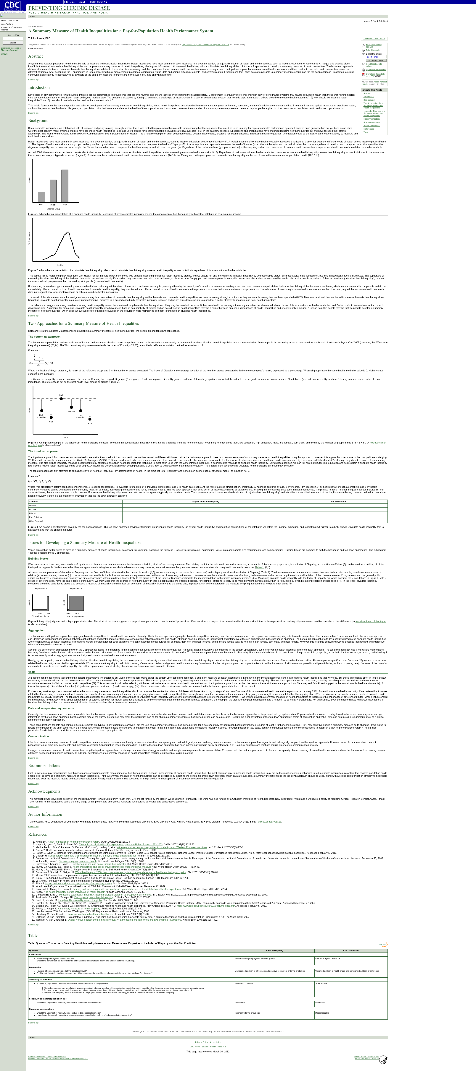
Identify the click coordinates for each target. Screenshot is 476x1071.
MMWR (4, 54)
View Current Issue (9, 20)
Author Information (372, 125)
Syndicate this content (376, 69)
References (369, 129)
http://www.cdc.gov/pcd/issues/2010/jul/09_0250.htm (205, 44)
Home (32, 16)
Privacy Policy (201, 1042)
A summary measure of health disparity (79, 908)
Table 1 (260, 567)
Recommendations (372, 119)
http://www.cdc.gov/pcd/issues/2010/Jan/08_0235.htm (206, 905)
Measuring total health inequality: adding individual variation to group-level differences (105, 894)
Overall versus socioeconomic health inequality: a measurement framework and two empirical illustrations (124, 919)
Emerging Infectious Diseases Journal (11, 49)
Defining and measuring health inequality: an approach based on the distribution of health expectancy (127, 889)
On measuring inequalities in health (78, 861)
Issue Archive (7, 24)
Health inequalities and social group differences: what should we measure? (113, 866)
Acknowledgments (372, 122)
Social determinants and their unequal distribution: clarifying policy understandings (92, 855)
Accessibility (215, 1042)
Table (366, 132)
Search (13, 35)
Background (369, 100)
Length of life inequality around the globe (80, 900)
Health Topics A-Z (218, 1047)
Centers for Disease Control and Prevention (47, 1056)
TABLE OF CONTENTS (374, 39)
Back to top (33, 80)
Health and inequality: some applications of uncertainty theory (78, 883)
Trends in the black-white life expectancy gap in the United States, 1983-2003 (121, 844)
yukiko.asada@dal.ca (269, 821)
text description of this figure (371, 621)
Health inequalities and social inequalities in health (99, 864)
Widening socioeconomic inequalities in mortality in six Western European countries (162, 847)
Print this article (373, 50)
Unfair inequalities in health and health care (90, 914)
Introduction (369, 96)
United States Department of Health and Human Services (366, 1057)
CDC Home (195, 1047)
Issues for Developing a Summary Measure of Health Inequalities (374, 113)
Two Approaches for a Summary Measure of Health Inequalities (373, 105)
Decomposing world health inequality (93, 897)
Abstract (367, 93)
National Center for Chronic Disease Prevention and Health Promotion (58, 1058)
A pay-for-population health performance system (73, 841)
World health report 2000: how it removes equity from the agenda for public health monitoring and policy (130, 872)
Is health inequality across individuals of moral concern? (76, 891)
